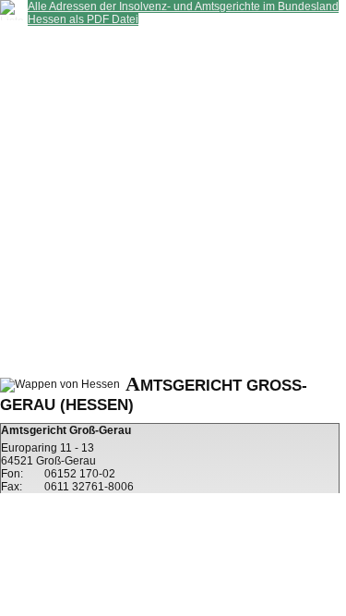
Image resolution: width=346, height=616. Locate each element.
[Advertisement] (173, 199)
